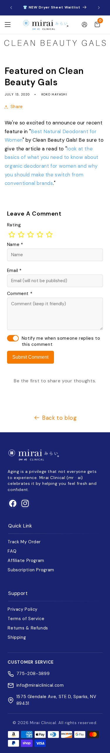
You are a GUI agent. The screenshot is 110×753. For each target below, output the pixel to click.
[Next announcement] (98, 7)
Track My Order (24, 542)
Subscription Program (31, 570)
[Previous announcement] (11, 7)
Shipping (17, 637)
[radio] (11, 234)
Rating (14, 225)
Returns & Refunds (28, 628)
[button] (7, 24)
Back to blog (59, 417)
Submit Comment (30, 357)
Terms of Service (26, 619)
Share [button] (17, 107)
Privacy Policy (23, 609)
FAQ (12, 551)
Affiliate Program (26, 560)
